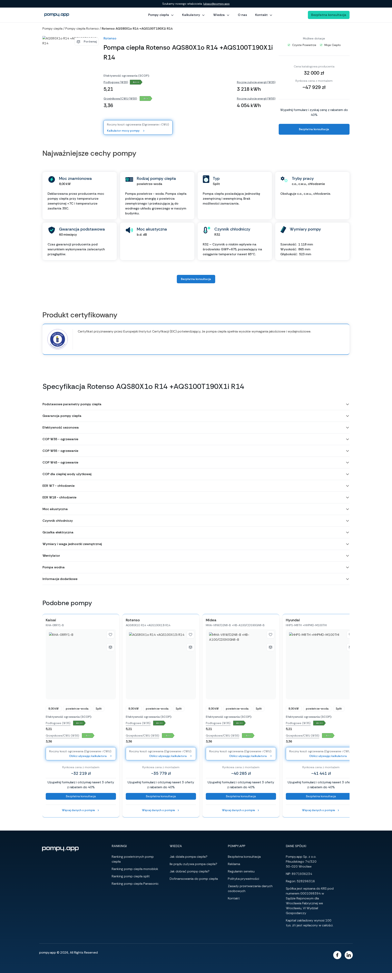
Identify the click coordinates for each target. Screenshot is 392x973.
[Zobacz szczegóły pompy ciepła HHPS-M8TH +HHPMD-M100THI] (321, 664)
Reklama (234, 864)
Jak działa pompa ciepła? (188, 856)
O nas (242, 15)
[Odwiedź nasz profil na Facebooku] (337, 955)
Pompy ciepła (158, 15)
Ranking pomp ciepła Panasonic (135, 883)
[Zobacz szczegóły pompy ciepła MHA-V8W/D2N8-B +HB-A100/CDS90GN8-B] (241, 664)
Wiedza (219, 15)
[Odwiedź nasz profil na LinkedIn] (349, 955)
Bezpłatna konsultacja (328, 15)
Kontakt (261, 15)
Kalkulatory (191, 15)
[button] (196, 404)
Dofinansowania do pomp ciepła (194, 879)
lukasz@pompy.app (216, 4)
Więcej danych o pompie (78, 810)
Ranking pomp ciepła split (131, 876)
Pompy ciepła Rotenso (82, 28)
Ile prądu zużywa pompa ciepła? (193, 864)
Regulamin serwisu (241, 871)
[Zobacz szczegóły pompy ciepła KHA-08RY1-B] (81, 664)
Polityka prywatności (243, 879)
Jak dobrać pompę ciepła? (189, 871)
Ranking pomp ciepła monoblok (135, 869)
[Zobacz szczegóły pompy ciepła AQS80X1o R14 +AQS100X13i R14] (161, 664)
